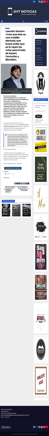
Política (7, 28)
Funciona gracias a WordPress (18, 433)
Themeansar (34, 433)
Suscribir (38, 116)
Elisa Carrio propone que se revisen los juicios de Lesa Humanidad (22, 188)
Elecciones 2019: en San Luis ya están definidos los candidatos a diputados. (10, 189)
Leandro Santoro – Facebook (14, 163)
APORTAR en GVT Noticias (12, 168)
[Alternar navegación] (23, 21)
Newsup (29, 433)
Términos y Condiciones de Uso (8, 413)
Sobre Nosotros (5, 411)
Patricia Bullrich (19, 128)
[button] (44, 21)
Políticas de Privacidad (6, 409)
